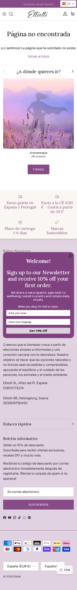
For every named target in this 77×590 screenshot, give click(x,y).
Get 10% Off (38, 331)
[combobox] (37, 322)
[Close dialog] (70, 255)
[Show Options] (67, 322)
